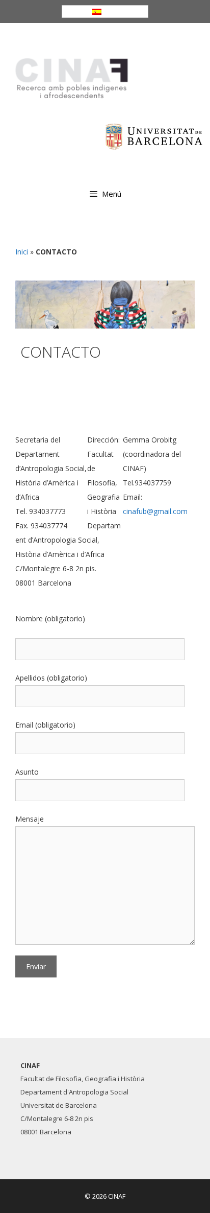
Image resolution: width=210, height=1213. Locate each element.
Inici (21, 251)
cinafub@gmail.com (155, 511)
